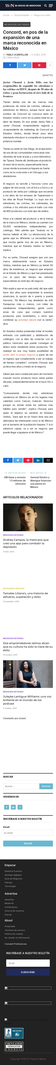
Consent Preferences (16, 944)
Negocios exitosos (16, 24)
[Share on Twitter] (25, 65)
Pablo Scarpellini (17, 54)
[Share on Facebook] (10, 65)
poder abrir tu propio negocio (19, 354)
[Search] (45, 5)
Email (6, 827)
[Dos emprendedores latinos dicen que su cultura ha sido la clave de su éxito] (28, 621)
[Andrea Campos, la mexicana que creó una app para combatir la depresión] (28, 517)
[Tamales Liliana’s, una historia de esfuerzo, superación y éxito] (28, 571)
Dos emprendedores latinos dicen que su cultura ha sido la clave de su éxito (28, 647)
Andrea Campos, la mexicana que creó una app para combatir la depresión (26, 543)
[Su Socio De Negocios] (23, 5)
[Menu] (51, 5)
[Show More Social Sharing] (50, 65)
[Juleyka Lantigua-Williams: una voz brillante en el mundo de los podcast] (28, 674)
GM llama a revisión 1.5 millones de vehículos (15, 480)
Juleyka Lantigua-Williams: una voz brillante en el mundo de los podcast (27, 700)
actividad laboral (27, 319)
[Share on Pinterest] (39, 65)
